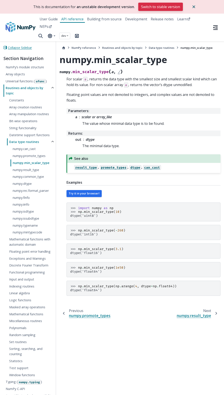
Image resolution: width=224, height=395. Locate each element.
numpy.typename (25, 225)
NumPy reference (84, 48)
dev (63, 36)
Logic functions (20, 300)
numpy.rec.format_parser (31, 191)
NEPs (44, 26)
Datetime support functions (29, 135)
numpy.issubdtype (26, 218)
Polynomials (17, 328)
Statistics (16, 361)
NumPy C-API (15, 389)
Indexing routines (21, 286)
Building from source (104, 19)
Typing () (24, 382)
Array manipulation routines (29, 114)
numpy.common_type (28, 177)
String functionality (22, 128)
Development (136, 19)
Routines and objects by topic (24, 90)
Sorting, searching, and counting (25, 351)
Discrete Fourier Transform (28, 265)
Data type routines (24, 142)
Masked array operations (27, 307)
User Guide (49, 19)
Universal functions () (26, 81)
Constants (16, 100)
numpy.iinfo (21, 204)
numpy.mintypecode (27, 232)
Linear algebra (19, 293)
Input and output (21, 279)
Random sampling (22, 335)
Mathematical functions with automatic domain (29, 242)
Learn (182, 19)
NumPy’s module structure (25, 67)
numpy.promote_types (29, 156)
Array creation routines (25, 107)
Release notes (162, 19)
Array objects (15, 74)
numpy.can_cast (24, 149)
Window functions (22, 375)
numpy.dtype (22, 184)
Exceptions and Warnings (27, 258)
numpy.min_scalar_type (31, 163)
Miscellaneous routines (25, 321)
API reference (72, 19)
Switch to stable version (160, 6)
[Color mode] (51, 36)
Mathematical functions (26, 314)
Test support (18, 368)
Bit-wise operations (23, 121)
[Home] (63, 48)
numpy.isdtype (23, 211)
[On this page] (215, 27)
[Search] (40, 36)
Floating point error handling (30, 251)
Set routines (18, 342)
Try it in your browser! (84, 193)
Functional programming (27, 272)
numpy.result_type (26, 170)
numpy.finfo (21, 198)
